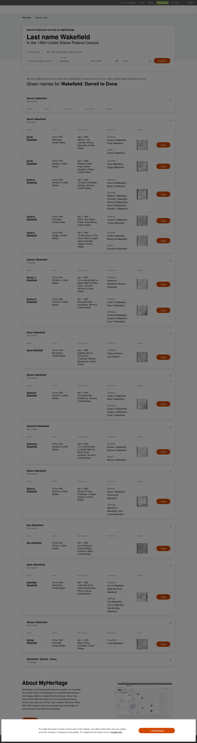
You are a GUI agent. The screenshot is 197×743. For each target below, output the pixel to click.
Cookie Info (116, 732)
